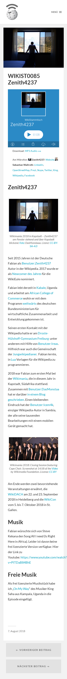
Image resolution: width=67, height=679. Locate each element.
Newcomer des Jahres (26, 274)
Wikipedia (18, 175)
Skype (40, 170)
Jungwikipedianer (25, 354)
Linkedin (38, 164)
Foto (21, 242)
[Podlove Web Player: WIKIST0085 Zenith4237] (33, 118)
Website (50, 159)
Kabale (41, 288)
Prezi (33, 170)
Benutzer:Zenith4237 (36, 263)
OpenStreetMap (21, 170)
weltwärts (29, 303)
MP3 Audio (33, 151)
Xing (55, 170)
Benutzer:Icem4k (41, 405)
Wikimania (20, 378)
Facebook (29, 175)
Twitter (48, 170)
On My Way (21, 589)
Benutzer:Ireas (48, 344)
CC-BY (53, 471)
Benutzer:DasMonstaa (44, 389)
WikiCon (50, 499)
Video (55, 468)
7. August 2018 (16, 631)
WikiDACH (15, 494)
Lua (13, 359)
